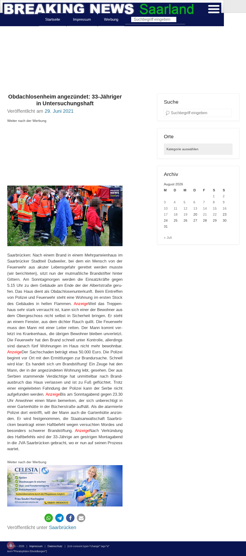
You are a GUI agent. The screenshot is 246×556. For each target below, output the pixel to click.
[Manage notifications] (10, 545)
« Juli (168, 237)
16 (225, 208)
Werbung (111, 19)
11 (175, 208)
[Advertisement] (123, 60)
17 (166, 214)
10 (166, 208)
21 (205, 214)
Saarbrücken (62, 527)
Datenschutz (55, 546)
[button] (48, 518)
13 (195, 208)
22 (215, 214)
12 (185, 208)
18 (176, 214)
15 (215, 208)
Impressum (82, 19)
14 (205, 208)
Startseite (52, 19)
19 (185, 214)
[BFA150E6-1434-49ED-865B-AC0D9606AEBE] (65, 485)
